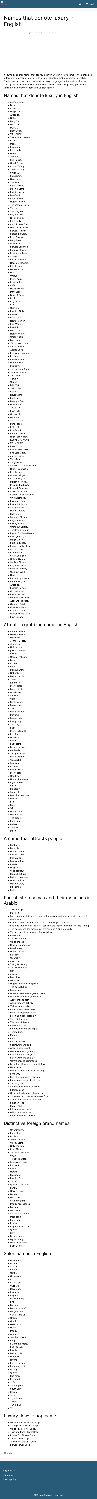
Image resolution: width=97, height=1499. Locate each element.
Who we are (9, 1470)
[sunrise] (4, 4)
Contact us (8, 1475)
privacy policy (9, 1479)
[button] (80, 4)
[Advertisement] (48, 55)
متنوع (9, 1453)
